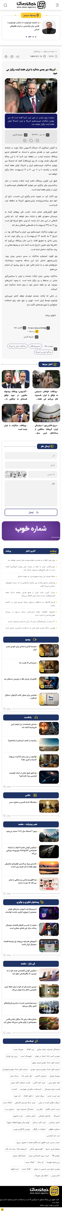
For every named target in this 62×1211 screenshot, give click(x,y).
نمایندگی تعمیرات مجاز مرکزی (48, 1049)
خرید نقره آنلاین (39, 1082)
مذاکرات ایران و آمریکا (17, 346)
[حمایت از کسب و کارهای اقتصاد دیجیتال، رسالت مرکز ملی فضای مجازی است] (49, 929)
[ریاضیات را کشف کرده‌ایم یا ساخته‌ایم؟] (49, 744)
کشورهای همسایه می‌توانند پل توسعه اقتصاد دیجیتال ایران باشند (20, 943)
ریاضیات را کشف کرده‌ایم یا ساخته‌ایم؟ (22, 740)
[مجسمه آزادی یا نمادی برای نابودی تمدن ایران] (49, 650)
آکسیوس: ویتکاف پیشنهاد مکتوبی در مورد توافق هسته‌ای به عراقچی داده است (15, 395)
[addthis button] (25, 135)
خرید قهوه (15, 1168)
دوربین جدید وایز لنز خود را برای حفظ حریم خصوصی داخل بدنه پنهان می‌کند (21, 988)
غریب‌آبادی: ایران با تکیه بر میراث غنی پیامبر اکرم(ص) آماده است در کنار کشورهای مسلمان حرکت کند (30, 568)
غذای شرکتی (30, 1115)
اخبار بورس (55, 1175)
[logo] (31, 5)
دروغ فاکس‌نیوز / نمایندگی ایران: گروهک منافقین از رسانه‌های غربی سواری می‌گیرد (46, 429)
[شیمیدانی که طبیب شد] (49, 666)
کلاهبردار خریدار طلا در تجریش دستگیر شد (20, 679)
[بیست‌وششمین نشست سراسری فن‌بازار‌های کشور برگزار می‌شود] (49, 1007)
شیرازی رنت (9, 1109)
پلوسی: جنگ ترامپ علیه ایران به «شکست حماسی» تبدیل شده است (30, 629)
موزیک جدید (18, 1049)
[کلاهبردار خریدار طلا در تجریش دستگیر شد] (49, 683)
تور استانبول (17, 1115)
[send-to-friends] (18, 56)
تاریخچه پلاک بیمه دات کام (16, 1148)
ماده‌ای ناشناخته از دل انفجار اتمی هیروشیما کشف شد (24, 726)
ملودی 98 (56, 1155)
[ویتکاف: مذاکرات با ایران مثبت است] (15, 413)
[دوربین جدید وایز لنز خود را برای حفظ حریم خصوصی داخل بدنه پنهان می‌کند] (49, 990)
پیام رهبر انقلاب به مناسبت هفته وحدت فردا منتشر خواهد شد (31, 560)
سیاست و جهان (49, 51)
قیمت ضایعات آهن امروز (20, 1082)
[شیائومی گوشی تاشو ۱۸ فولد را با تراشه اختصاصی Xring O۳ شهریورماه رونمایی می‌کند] (49, 851)
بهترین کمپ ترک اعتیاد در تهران (47, 1056)
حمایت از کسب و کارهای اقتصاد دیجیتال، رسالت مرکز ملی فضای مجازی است (21, 927)
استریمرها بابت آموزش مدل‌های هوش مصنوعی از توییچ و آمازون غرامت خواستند (21, 911)
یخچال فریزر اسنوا (53, 1148)
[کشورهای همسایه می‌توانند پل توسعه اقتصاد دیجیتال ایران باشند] (49, 945)
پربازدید (53, 551)
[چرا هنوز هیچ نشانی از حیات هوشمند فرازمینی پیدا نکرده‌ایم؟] (49, 777)
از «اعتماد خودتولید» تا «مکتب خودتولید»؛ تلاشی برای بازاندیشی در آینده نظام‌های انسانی (23, 26)
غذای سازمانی (54, 1122)
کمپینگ (57, 1115)
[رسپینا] (31, 531)
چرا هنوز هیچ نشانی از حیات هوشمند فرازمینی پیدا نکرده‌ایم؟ (23, 774)
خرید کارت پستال (39, 1122)
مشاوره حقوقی (54, 1129)
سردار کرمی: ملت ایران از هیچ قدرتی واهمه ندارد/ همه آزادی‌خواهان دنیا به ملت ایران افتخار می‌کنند (30, 594)
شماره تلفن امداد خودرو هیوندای (15, 1069)
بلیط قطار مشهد (19, 1155)
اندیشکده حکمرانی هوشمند (30, 1089)
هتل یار (39, 1109)
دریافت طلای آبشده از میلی (49, 1102)
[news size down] (37, 140)
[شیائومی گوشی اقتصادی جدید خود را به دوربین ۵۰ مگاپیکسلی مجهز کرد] (49, 974)
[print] (6, 56)
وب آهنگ (30, 1049)
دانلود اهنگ (28, 1095)
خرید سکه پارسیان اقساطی (25, 1102)
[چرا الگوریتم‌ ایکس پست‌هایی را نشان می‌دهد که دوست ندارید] (49, 884)
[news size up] (25, 140)
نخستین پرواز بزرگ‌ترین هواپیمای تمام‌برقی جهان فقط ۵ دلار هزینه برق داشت (21, 865)
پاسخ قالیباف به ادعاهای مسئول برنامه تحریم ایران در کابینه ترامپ (30, 604)
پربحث (8, 551)
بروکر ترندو (40, 1095)
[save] (11, 56)
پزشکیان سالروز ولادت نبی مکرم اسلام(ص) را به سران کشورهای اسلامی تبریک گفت (30, 584)
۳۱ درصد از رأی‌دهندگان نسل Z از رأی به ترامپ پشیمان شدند (31, 621)
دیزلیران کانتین (40, 1075)
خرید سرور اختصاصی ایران (39, 1155)
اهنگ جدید (26, 1168)
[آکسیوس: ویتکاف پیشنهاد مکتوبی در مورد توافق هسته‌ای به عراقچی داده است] (15, 379)
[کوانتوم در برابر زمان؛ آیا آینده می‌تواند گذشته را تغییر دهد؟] (49, 760)
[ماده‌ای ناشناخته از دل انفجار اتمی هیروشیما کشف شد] (49, 728)
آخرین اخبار (30, 551)
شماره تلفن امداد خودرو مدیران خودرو (45, 1069)
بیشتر (8, 708)
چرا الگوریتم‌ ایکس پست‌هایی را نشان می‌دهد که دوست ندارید (23, 881)
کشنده (14, 1089)
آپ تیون (17, 1095)
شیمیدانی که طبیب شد (28, 662)
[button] (35, 36)
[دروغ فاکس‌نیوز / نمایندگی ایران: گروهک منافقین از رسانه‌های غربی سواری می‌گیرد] (46, 413)
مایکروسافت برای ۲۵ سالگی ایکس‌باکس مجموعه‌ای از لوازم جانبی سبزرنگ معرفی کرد (20, 1021)
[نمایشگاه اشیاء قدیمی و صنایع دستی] (49, 806)
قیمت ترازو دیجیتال (52, 1089)
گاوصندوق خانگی (36, 1148)
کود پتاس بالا (27, 1075)
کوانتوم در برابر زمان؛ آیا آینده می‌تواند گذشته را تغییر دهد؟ (23, 758)
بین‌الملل (37, 51)
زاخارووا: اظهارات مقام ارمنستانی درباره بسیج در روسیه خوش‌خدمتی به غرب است (30, 613)
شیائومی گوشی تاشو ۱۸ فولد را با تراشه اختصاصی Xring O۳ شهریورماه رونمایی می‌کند (21, 850)
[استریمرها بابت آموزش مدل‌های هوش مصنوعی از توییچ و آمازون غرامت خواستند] (49, 913)
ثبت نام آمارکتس (53, 1135)
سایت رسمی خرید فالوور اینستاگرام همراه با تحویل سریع (38, 1142)
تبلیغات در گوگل (39, 1129)
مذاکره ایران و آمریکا (43, 352)
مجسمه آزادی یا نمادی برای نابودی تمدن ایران (21, 648)
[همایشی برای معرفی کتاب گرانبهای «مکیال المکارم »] (49, 699)
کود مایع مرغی (54, 1082)
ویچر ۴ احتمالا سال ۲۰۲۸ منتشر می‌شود (21, 831)
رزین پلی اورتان (11, 1056)
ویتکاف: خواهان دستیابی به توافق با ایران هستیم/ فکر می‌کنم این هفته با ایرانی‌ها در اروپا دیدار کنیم (46, 395)
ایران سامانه (44, 1205)
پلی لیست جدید (53, 1095)
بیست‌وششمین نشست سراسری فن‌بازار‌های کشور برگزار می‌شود (20, 1004)
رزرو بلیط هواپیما (53, 1162)
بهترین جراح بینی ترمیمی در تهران (47, 1168)
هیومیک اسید (26, 1056)
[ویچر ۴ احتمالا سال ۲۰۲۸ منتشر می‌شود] (49, 835)
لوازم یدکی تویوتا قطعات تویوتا (18, 1122)
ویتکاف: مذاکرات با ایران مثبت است (15, 427)
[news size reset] (31, 140)
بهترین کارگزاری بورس (21, 1129)
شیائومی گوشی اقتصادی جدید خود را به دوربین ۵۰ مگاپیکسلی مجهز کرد (22, 972)
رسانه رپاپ (14, 1075)
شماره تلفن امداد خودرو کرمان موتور (46, 1062)
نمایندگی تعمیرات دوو (25, 1109)
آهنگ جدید (7, 1102)
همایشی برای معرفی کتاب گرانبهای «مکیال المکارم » (21, 697)
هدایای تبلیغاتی (44, 1115)
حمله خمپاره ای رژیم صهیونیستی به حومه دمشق (36, 576)
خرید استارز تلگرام (53, 1109)
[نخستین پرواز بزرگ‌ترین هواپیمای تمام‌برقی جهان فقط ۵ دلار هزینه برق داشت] (49, 867)
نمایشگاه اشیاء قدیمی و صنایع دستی (23, 802)
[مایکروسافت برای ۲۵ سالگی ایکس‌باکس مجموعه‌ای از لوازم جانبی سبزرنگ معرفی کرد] (49, 1023)
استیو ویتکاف (35, 346)
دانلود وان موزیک (41, 1175)
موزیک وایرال (55, 1075)
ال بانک (40, 1162)
